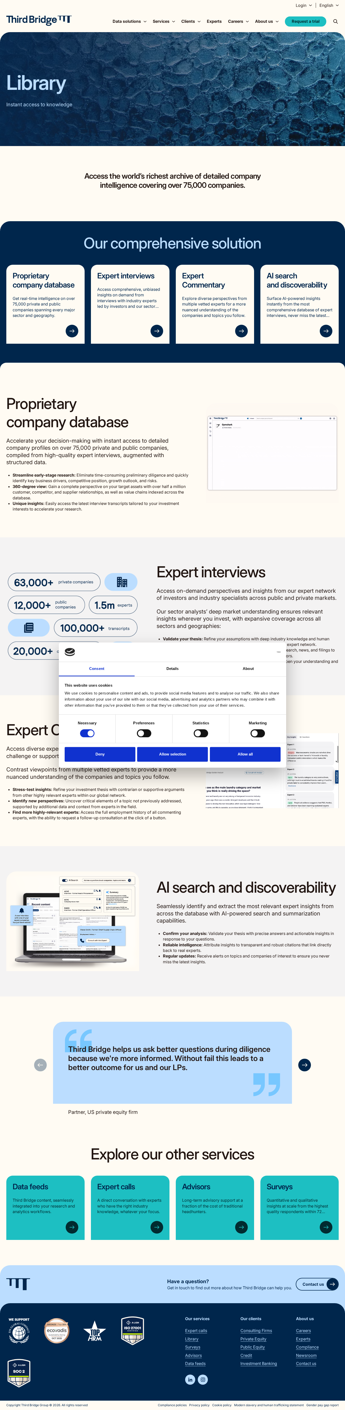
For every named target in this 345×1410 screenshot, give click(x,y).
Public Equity (252, 1347)
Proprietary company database (44, 280)
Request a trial (305, 21)
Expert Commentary (203, 280)
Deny (100, 754)
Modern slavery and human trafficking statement (269, 1405)
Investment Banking (258, 1363)
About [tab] (248, 669)
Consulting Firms (256, 1330)
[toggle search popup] (336, 21)
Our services (197, 1318)
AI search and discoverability (297, 280)
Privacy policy (199, 1405)
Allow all (245, 754)
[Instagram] (203, 1380)
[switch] (144, 733)
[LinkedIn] (190, 1380)
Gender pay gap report (322, 1405)
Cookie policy (222, 1405)
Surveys (280, 1186)
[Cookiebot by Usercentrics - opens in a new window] (258, 652)
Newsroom (306, 1355)
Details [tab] (172, 669)
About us (305, 1318)
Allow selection (172, 754)
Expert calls (116, 1186)
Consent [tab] (96, 669)
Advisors (196, 1186)
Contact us (313, 1284)
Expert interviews (125, 275)
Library (192, 1338)
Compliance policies (172, 1405)
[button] (304, 1065)
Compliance (307, 1347)
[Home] (39, 21)
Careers (303, 1330)
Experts (214, 21)
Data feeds (30, 1186)
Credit (246, 1355)
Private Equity (253, 1338)
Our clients (250, 1318)
